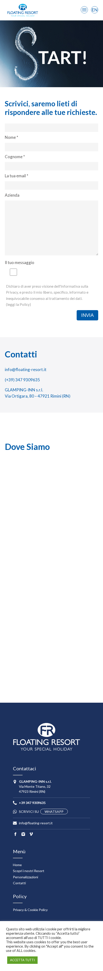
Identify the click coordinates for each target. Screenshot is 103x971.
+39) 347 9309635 (23, 379)
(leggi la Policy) (18, 304)
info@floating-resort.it (25, 369)
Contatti (19, 883)
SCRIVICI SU (41, 811)
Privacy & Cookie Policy (30, 910)
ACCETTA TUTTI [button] (22, 960)
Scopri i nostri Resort (28, 871)
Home (17, 865)
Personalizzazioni (25, 877)
